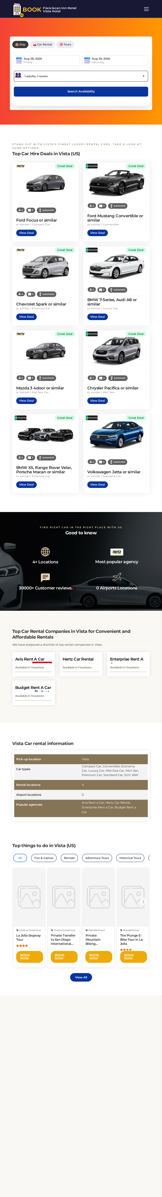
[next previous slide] (18, 901)
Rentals (69, 858)
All (20, 858)
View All (81, 977)
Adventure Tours (97, 858)
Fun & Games (43, 858)
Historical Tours (130, 858)
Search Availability (81, 91)
